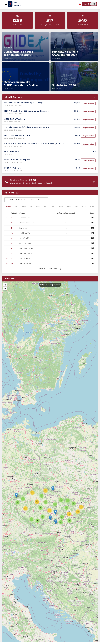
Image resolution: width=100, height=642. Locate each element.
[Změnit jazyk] (80, 4)
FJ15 (92, 206)
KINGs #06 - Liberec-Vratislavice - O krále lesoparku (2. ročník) (34, 143)
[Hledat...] (76, 4)
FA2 (46, 206)
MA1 (24, 206)
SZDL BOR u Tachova (14, 119)
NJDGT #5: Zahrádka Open (17, 135)
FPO (16, 206)
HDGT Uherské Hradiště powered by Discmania (27, 111)
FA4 (76, 206)
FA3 (61, 206)
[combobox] (26, 199)
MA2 (38, 206)
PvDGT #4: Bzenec (13, 168)
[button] (55, 512)
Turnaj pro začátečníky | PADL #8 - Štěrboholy (26, 127)
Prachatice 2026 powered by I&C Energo (24, 103)
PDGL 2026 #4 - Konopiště (17, 160)
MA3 (53, 206)
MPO (8, 206)
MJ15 (84, 206)
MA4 (69, 206)
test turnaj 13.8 (11, 152)
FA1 (31, 206)
